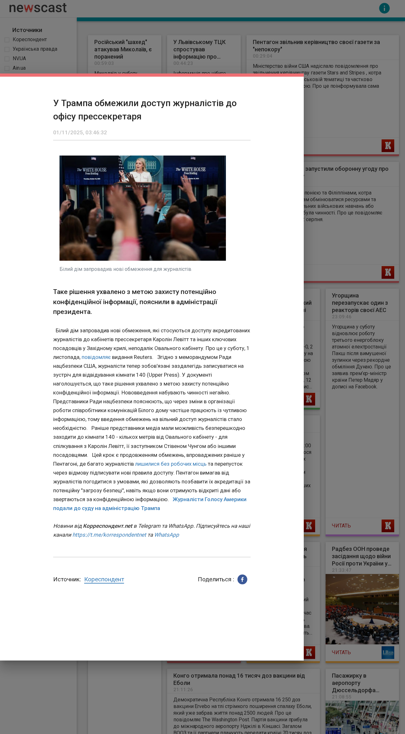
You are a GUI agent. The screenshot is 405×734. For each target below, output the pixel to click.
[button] (242, 579)
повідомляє (96, 357)
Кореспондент (104, 579)
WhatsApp (166, 535)
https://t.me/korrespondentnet (109, 535)
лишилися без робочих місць (171, 464)
